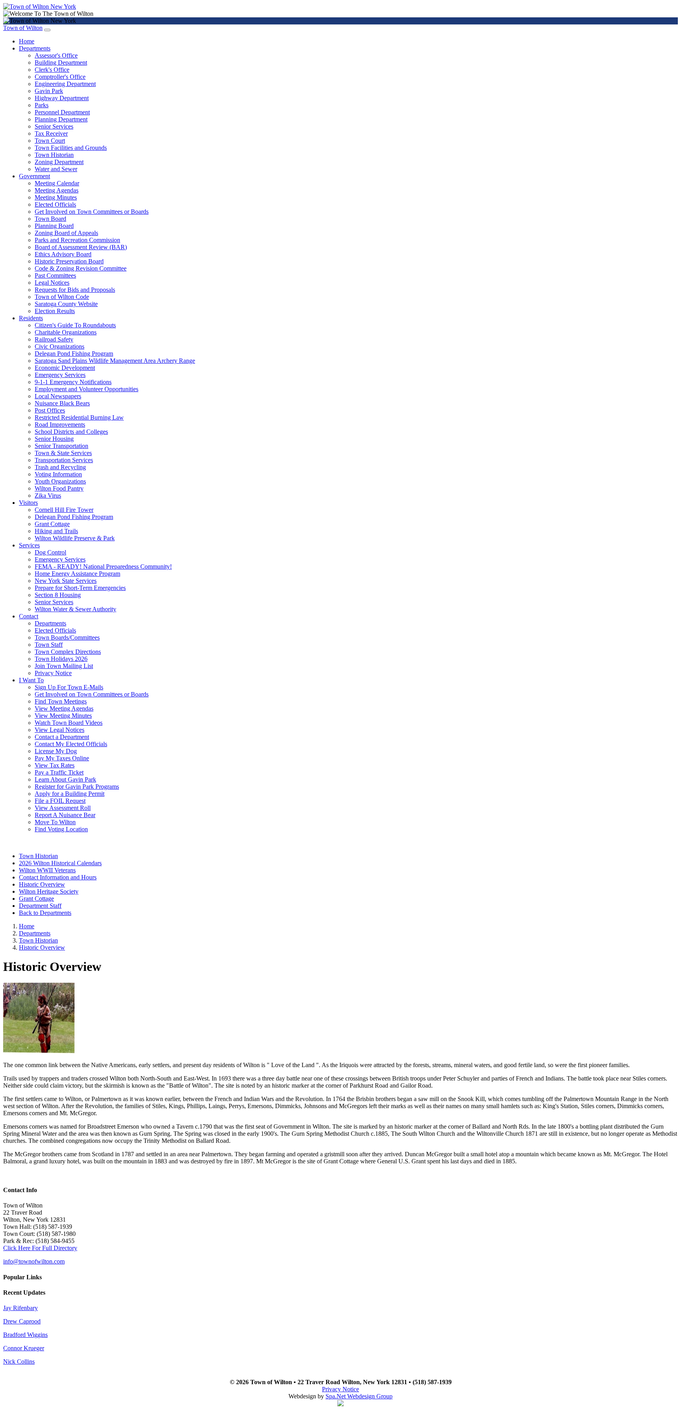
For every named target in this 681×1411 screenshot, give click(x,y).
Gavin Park (49, 91)
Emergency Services (60, 374)
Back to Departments (45, 912)
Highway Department (62, 98)
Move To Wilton (55, 822)
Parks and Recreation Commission (77, 240)
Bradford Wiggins (25, 1334)
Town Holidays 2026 (61, 658)
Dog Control (50, 552)
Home (26, 41)
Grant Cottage (52, 524)
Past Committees (55, 275)
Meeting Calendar (57, 183)
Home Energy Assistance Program (77, 573)
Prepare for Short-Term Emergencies (80, 587)
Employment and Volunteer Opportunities (86, 389)
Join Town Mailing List (64, 666)
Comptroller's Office (60, 76)
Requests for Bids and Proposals (75, 289)
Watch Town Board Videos (68, 722)
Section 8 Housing (58, 595)
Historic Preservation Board (69, 261)
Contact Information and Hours (58, 877)
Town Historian (54, 154)
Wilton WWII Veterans (47, 870)
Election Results (55, 311)
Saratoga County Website (66, 303)
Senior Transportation (61, 445)
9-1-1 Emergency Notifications (73, 382)
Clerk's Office (52, 69)
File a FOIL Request (60, 800)
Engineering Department (65, 83)
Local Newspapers (58, 396)
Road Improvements (60, 424)
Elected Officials (55, 204)
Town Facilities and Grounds (71, 147)
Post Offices (50, 410)
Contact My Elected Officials (71, 744)
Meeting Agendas (56, 190)
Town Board (50, 218)
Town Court (50, 140)
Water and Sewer (56, 169)
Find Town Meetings (61, 701)
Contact (28, 616)
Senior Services (54, 126)
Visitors (28, 502)
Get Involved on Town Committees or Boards (92, 211)
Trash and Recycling (60, 467)
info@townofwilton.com (34, 1261)
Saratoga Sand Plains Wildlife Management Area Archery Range (115, 360)
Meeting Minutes (56, 197)
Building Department (61, 62)
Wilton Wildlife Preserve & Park (75, 538)
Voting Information (58, 474)
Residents (31, 318)
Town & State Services (63, 453)
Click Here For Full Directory (40, 1248)
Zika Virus (48, 495)
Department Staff (40, 905)
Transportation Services (64, 460)
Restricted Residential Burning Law (79, 417)
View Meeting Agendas (64, 708)
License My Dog (56, 751)
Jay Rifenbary (20, 1308)
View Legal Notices (59, 729)
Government (34, 176)
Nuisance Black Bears (62, 403)
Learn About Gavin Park (65, 779)
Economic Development (65, 367)
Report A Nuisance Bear (65, 815)
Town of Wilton (23, 27)
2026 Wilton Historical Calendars (60, 863)
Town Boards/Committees (67, 637)
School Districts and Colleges (71, 431)
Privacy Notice (53, 673)
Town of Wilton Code (62, 296)
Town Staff (49, 644)
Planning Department (61, 119)
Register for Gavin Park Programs (77, 786)
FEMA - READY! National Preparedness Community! (103, 566)
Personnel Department (62, 112)
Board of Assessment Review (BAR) (81, 247)
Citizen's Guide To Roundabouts (75, 325)
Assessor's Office (56, 55)
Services (29, 545)
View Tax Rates (54, 765)
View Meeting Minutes (63, 715)
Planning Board (54, 225)
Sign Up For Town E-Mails (69, 687)
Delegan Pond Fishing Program (74, 353)
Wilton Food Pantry (59, 488)
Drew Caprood (22, 1321)
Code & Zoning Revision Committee (81, 268)
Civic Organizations (59, 346)
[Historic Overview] (38, 1051)
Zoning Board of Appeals (66, 233)
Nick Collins (19, 1361)
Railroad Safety (54, 339)
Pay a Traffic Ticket (59, 772)
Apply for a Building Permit (69, 793)
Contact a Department (62, 736)
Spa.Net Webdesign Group (359, 1396)
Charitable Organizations (66, 332)
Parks (41, 105)
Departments (34, 48)
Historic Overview (42, 884)
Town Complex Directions (68, 651)
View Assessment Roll (63, 807)
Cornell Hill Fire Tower (64, 509)
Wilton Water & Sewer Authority (75, 609)
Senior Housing (54, 438)
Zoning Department (59, 162)
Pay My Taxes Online (62, 758)
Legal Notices (52, 282)
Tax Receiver (51, 133)
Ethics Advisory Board (63, 254)
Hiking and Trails (56, 531)
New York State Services (66, 580)
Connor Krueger (23, 1348)
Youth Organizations (60, 481)
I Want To (31, 680)
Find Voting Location (61, 829)
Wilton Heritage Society (48, 891)
